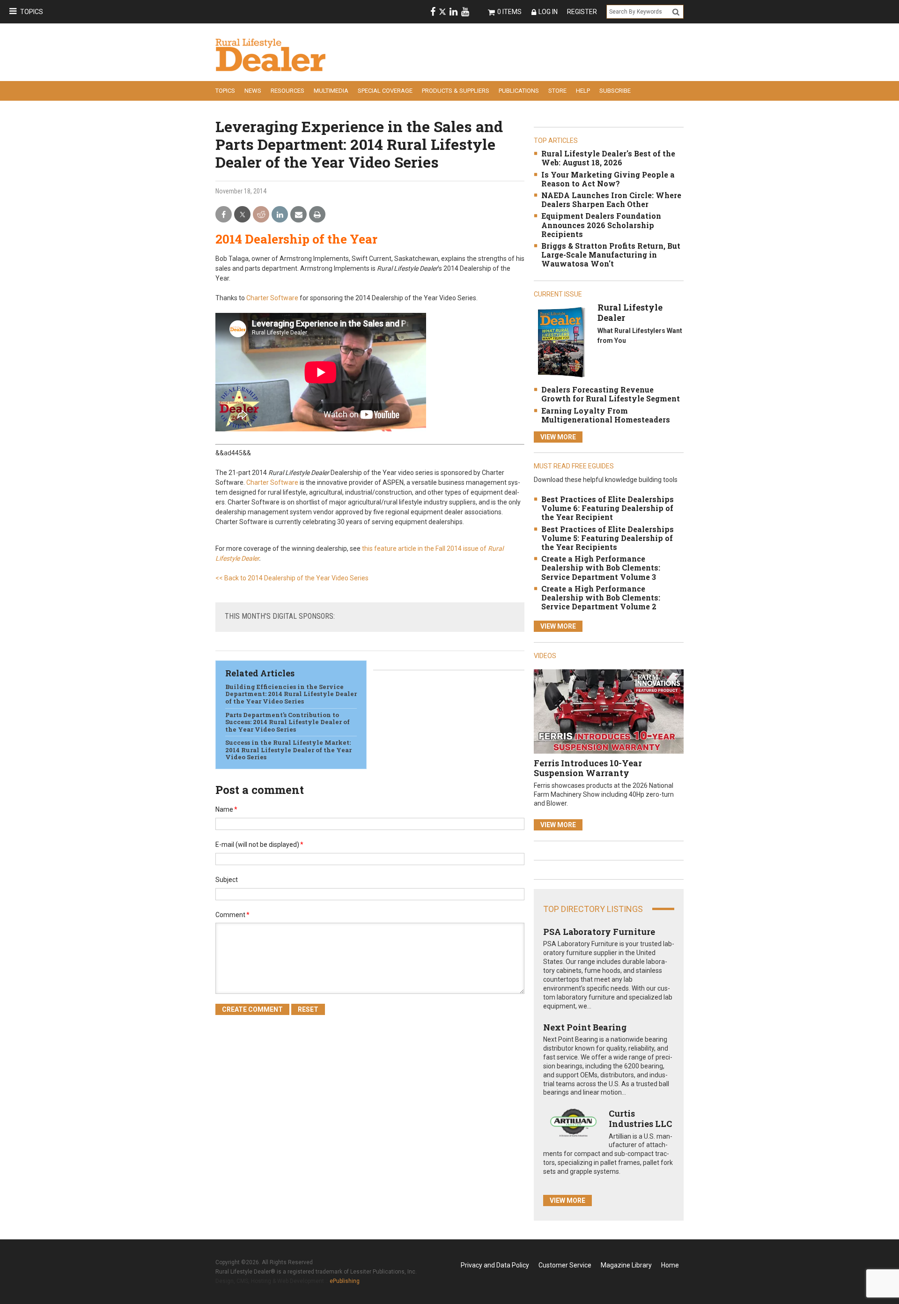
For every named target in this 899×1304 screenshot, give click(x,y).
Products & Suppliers (455, 90)
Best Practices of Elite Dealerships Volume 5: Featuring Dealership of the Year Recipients (607, 538)
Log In (548, 11)
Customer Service (564, 1265)
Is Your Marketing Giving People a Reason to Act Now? (608, 179)
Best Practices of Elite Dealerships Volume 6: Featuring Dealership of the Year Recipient (607, 508)
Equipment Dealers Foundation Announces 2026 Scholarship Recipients (601, 224)
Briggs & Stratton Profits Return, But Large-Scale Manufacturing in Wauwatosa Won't (610, 254)
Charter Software (272, 298)
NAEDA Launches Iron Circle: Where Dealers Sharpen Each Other (611, 199)
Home (670, 1265)
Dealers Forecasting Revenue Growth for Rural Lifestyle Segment (610, 394)
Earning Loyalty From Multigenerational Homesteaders (605, 415)
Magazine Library (626, 1265)
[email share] (298, 214)
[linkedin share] (280, 214)
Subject (226, 879)
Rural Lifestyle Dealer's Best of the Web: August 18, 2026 (608, 157)
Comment (232, 915)
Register (582, 11)
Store (557, 90)
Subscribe (615, 90)
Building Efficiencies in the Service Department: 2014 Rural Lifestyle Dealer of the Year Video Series (291, 693)
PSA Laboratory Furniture (599, 931)
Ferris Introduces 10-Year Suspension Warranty (588, 768)
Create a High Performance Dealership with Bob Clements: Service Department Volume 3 (600, 567)
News (252, 90)
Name (226, 809)
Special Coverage (385, 90)
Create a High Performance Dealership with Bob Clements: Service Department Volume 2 (600, 597)
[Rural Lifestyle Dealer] (561, 342)
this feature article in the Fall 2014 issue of (425, 548)
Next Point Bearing (584, 1027)
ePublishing (345, 1281)
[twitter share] (242, 214)
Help (583, 90)
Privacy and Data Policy (495, 1265)
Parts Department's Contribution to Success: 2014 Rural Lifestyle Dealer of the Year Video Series (287, 722)
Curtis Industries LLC (640, 1118)
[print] (317, 214)
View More (558, 437)
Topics (31, 11)
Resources (287, 90)
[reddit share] (261, 214)
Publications (519, 90)
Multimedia (331, 90)
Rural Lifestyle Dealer (630, 312)
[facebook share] (223, 214)
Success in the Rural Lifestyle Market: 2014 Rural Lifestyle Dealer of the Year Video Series (288, 749)
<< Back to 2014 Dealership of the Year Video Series (291, 578)
